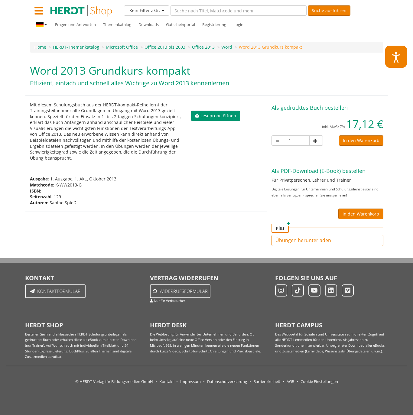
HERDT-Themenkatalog (76, 47)
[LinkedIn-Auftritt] (331, 290)
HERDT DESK (168, 325)
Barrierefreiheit (266, 381)
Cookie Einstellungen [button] (319, 381)
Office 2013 (203, 47)
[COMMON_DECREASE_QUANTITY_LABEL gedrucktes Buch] (278, 140)
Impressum (190, 381)
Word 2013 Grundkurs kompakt (270, 47)
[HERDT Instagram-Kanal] (281, 290)
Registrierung (214, 24)
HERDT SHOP (44, 325)
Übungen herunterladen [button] (303, 240)
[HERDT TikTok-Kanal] (298, 290)
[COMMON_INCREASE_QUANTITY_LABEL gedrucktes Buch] (316, 140)
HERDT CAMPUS (298, 325)
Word (226, 47)
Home (40, 47)
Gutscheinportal (180, 24)
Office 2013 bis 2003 (165, 47)
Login (238, 24)
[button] (215, 116)
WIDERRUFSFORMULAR (184, 291)
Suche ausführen (329, 10)
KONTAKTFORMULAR (58, 291)
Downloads (148, 24)
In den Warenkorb (361, 140)
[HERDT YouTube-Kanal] (314, 290)
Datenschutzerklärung (227, 381)
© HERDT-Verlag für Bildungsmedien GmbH (114, 381)
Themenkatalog (117, 24)
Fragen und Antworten (75, 24)
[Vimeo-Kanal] (348, 290)
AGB (290, 381)
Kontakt (166, 381)
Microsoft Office (122, 47)
